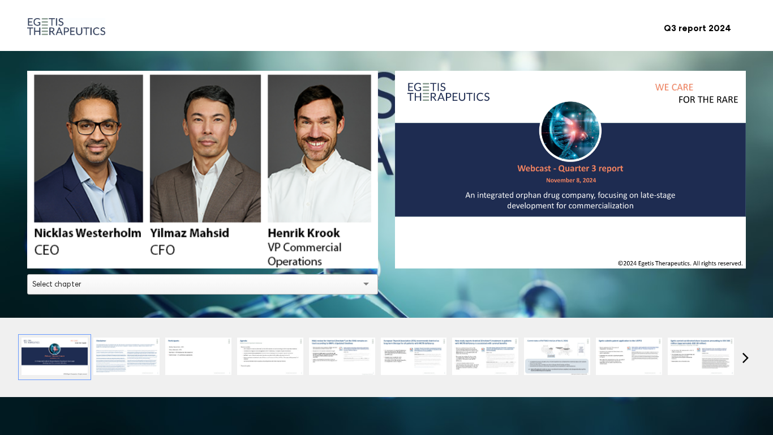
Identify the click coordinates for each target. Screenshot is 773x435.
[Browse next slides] (745, 357)
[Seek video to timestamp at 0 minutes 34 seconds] (270, 357)
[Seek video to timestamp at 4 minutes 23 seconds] (485, 357)
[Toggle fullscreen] (737, 79)
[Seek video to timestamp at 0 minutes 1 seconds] (55, 357)
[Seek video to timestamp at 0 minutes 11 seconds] (126, 357)
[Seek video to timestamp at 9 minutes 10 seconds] (701, 357)
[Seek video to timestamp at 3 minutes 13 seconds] (414, 357)
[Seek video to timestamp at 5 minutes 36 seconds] (557, 357)
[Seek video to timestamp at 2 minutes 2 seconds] (342, 357)
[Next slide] (736, 177)
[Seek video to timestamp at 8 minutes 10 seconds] (629, 357)
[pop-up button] (344, 251)
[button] (204, 171)
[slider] (203, 234)
